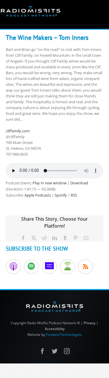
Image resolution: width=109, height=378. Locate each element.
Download (79, 183)
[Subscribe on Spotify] (31, 267)
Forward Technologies (64, 334)
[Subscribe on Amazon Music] (49, 267)
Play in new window (50, 183)
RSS (74, 195)
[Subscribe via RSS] (85, 267)
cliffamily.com (18, 130)
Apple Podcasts (37, 195)
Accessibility (55, 328)
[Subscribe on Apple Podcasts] (13, 267)
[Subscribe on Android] (67, 267)
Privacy (89, 322)
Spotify (61, 195)
